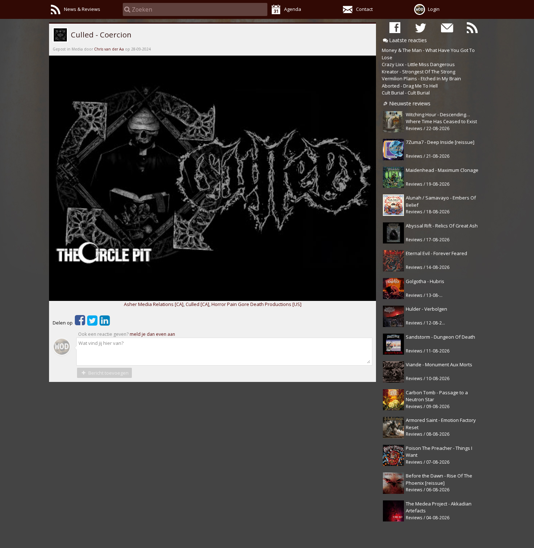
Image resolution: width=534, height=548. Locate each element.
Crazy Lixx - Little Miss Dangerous (418, 64)
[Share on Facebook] (80, 322)
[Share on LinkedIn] (104, 322)
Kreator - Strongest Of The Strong (418, 71)
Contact (364, 9)
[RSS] (472, 27)
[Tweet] (92, 322)
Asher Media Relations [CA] (153, 304)
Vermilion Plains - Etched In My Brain (421, 78)
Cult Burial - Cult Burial (406, 92)
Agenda (292, 9)
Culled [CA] (197, 304)
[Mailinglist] (446, 27)
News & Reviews (82, 9)
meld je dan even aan (152, 334)
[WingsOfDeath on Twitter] (420, 27)
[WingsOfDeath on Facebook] (394, 27)
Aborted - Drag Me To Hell (410, 85)
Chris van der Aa (109, 49)
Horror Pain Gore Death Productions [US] (256, 304)
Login (434, 9)
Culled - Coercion (100, 34)
